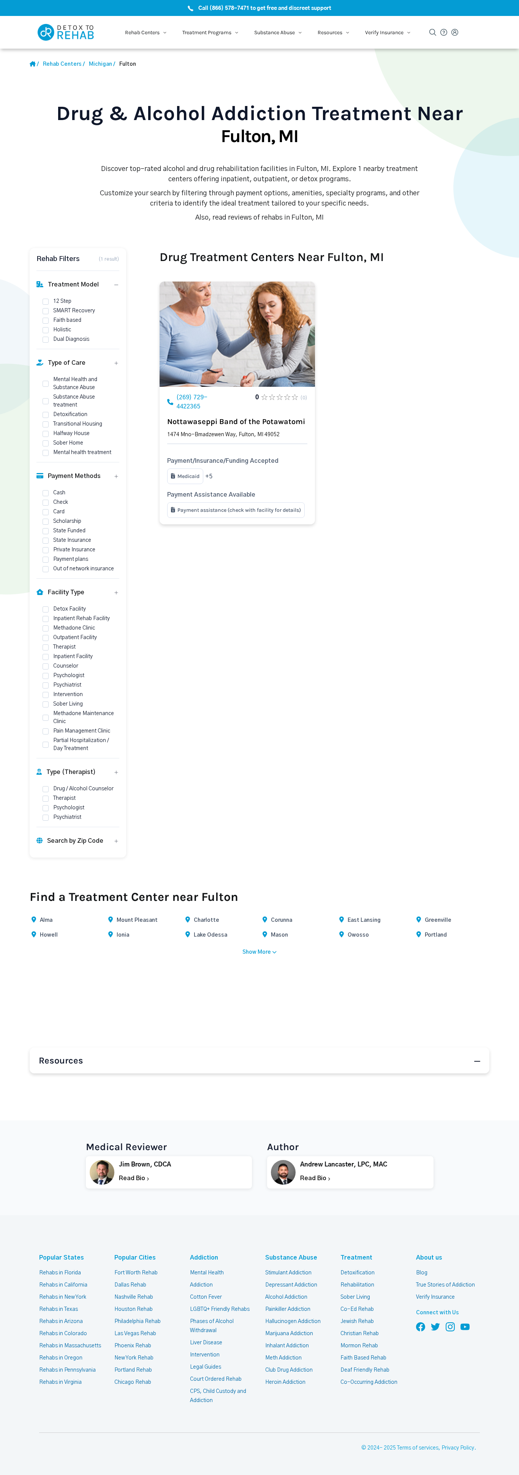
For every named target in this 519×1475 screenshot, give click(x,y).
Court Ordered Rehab (216, 1379)
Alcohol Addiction (286, 1297)
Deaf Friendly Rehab (364, 1370)
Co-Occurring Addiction (368, 1382)
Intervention (205, 1355)
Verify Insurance (435, 1297)
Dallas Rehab (130, 1285)
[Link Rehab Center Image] (237, 334)
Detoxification (357, 1273)
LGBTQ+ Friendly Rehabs (220, 1309)
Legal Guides (205, 1367)
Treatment (356, 1258)
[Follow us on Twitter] (435, 1326)
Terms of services (417, 1448)
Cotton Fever (206, 1297)
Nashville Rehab (133, 1297)
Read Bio (133, 1178)
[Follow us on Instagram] (450, 1326)
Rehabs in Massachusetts (70, 1345)
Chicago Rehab (132, 1382)
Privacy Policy (457, 1448)
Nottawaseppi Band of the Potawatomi (236, 421)
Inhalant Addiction (287, 1345)
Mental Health (207, 1273)
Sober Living (355, 1297)
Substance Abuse (291, 1258)
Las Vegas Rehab (135, 1333)
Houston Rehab (133, 1309)
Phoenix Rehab (132, 1345)
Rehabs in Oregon (60, 1358)
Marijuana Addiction (289, 1333)
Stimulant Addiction (288, 1273)
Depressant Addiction (291, 1285)
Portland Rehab (133, 1370)
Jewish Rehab (357, 1321)
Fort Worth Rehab (136, 1273)
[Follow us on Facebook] (420, 1326)
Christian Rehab (359, 1333)
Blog (421, 1273)
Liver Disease (206, 1342)
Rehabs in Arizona (61, 1321)
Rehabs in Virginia (60, 1382)
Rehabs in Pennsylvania (67, 1370)
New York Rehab (133, 1358)
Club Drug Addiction (289, 1370)
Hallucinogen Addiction (293, 1321)
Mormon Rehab (359, 1345)
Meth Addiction (283, 1358)
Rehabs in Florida (60, 1273)
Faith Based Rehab (363, 1358)
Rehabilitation (357, 1285)
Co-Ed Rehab (357, 1309)
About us (429, 1258)
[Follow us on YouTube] (465, 1326)
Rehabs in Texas (58, 1309)
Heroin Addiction (285, 1382)
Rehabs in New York (62, 1297)
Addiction (204, 1258)
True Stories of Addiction (445, 1285)
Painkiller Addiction (287, 1309)
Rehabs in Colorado (63, 1333)
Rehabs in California (63, 1285)
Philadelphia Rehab (137, 1321)
